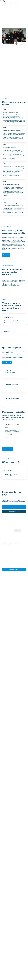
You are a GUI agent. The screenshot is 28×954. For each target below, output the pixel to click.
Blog (5, 554)
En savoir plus (6, 254)
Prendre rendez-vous (14, 61)
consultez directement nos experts (15, 357)
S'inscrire (18, 530)
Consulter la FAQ (7, 362)
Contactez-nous (13, 507)
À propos (6, 549)
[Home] (10, 4)
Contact (5, 559)
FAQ (5, 564)
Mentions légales (6, 574)
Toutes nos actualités (7, 448)
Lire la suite (8, 437)
